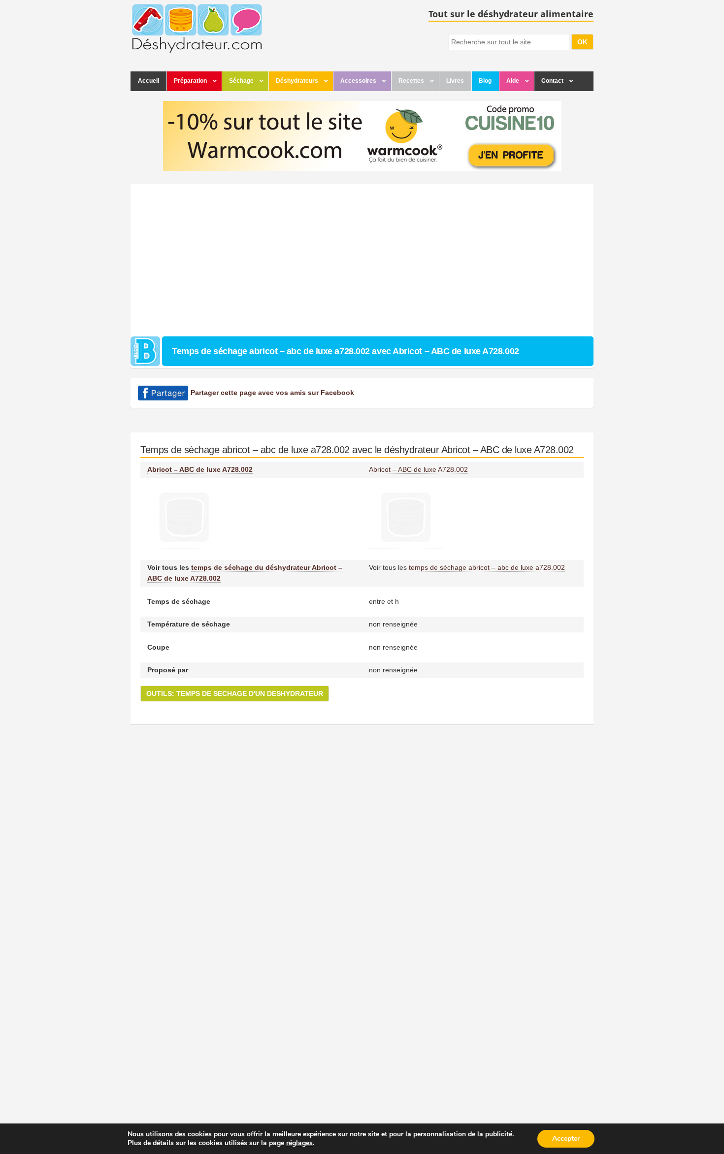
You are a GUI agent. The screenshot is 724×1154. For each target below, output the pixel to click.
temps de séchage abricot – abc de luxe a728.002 (487, 567)
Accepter (566, 1138)
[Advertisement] (362, 258)
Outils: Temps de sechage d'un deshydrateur (234, 693)
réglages (299, 1143)
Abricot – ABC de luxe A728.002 (200, 469)
